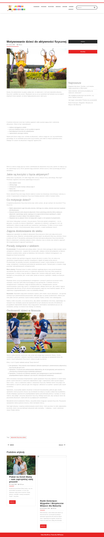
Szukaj (83, 41)
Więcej (13, 502)
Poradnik (43, 6)
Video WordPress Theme (48, 534)
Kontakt (71, 9)
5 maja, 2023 (13, 484)
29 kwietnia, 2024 (45, 508)
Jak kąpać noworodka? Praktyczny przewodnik (82, 100)
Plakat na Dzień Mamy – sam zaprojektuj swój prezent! (21, 479)
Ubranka (58, 6)
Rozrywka (51, 6)
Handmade (36, 6)
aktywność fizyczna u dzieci (18, 437)
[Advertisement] (52, 24)
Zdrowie (64, 6)
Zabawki (71, 6)
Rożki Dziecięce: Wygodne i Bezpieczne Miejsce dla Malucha (52, 503)
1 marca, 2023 (11, 44)
